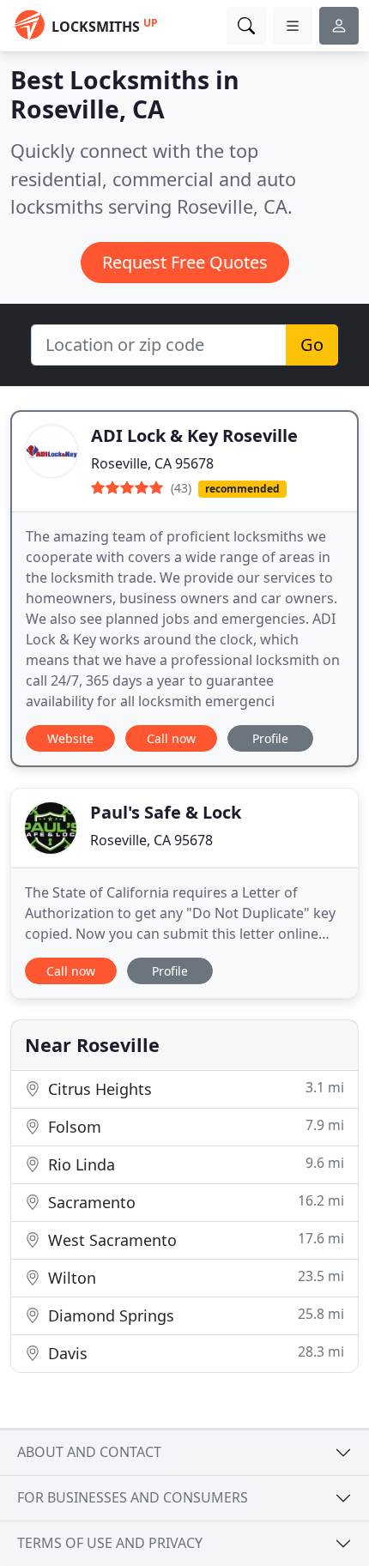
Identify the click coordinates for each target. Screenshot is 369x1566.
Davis (194, 1352)
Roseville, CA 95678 (152, 463)
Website (70, 738)
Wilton (194, 1277)
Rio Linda (194, 1164)
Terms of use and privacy (110, 1542)
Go (312, 344)
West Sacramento (194, 1239)
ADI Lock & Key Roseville (194, 435)
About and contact (89, 1451)
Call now (171, 738)
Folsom (194, 1126)
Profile (270, 738)
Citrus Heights (194, 1088)
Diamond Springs (194, 1315)
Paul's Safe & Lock (165, 812)
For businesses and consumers (132, 1497)
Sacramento (194, 1201)
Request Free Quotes (185, 262)
